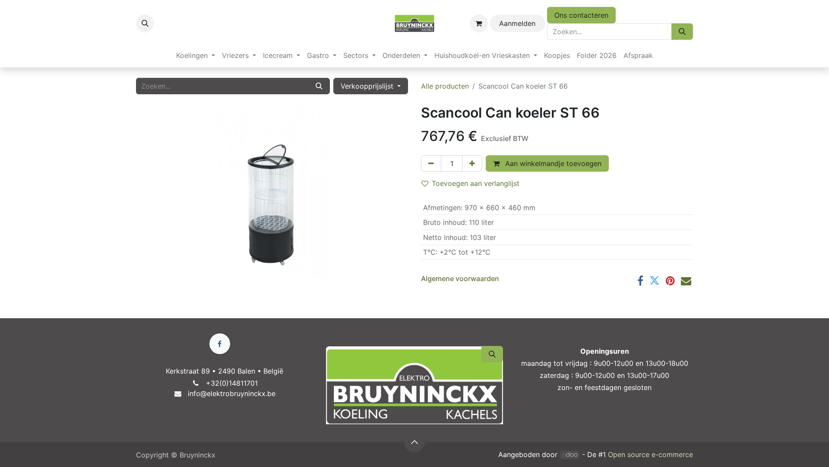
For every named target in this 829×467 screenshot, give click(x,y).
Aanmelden (517, 23)
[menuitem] (195, 55)
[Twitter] (654, 280)
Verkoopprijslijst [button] (368, 86)
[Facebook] (640, 280)
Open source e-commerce (650, 454)
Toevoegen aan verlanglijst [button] (475, 183)
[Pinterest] (670, 280)
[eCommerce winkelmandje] (479, 23)
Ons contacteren (581, 15)
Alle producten (445, 86)
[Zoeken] (682, 31)
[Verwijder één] (431, 163)
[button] (145, 23)
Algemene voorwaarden (460, 278)
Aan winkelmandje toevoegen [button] (552, 163)
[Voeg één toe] (472, 163)
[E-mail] (686, 280)
